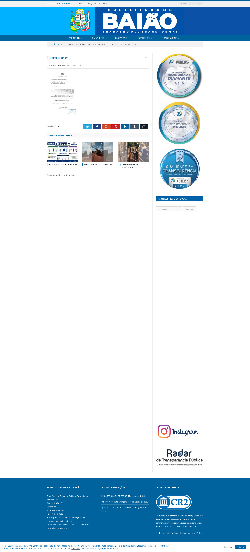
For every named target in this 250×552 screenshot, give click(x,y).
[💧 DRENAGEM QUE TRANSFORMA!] (133, 152)
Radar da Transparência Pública (188, 533)
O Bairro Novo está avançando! (92, 3)
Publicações (145, 38)
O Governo (121, 38)
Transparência (170, 38)
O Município (97, 38)
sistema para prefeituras (191, 515)
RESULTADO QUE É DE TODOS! (63, 164)
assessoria (176, 519)
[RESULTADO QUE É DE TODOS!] (62, 152)
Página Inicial (76, 38)
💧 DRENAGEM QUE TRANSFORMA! (129, 165)
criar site (173, 515)
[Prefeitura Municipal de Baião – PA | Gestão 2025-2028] (125, 20)
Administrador (57, 65)
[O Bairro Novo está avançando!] (97, 152)
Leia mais (75, 548)
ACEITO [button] (240, 546)
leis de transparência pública (168, 526)
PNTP (168, 533)
